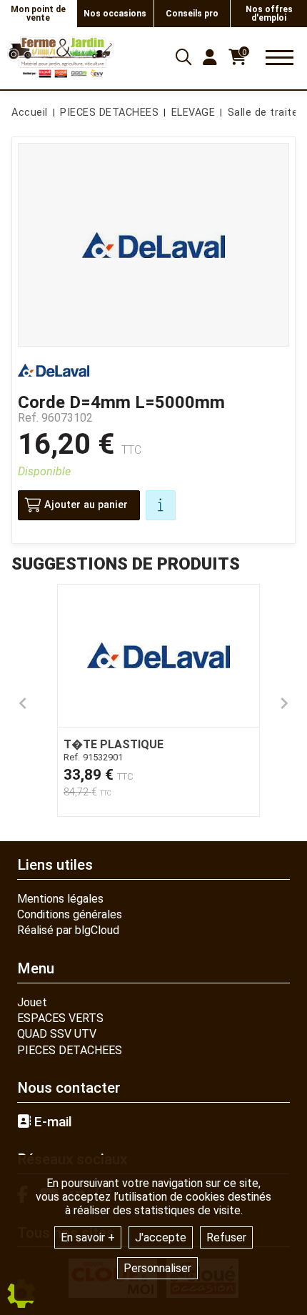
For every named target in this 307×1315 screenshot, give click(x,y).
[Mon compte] (210, 57)
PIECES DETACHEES (69, 1050)
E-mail (51, 1122)
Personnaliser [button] (157, 1268)
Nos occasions (115, 14)
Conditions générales (69, 914)
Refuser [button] (226, 1237)
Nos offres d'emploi (269, 13)
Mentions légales (60, 898)
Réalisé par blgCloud (68, 930)
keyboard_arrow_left (22, 703)
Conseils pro (192, 14)
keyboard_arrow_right (284, 703)
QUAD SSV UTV (56, 1034)
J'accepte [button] (160, 1237)
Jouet (32, 1002)
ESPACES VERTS (60, 1018)
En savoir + (88, 1237)
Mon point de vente (38, 13)
